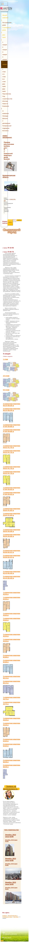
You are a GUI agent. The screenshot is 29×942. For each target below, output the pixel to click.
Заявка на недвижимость (10, 787)
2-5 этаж (6, 376)
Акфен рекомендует (7, 136)
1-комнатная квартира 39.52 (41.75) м (11, 446)
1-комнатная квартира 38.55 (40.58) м (11, 530)
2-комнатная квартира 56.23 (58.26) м (11, 404)
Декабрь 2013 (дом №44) (10, 883)
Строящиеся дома (7, 917)
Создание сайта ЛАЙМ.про (9, 924)
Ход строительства (11, 830)
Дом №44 (15, 917)
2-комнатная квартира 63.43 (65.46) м (11, 572)
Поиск (14, 219)
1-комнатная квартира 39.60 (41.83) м (11, 509)
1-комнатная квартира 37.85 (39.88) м (11, 425)
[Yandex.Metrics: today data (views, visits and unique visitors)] (6, 937)
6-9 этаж (6, 390)
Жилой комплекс (12, 915)
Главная (4, 915)
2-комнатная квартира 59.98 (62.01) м (11, 551)
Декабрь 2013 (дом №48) (10, 859)
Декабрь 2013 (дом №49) (10, 835)
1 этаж (5, 359)
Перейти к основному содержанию (9, 1)
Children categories (7, 356)
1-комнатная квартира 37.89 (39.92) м (11, 488)
